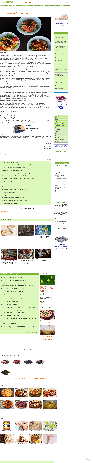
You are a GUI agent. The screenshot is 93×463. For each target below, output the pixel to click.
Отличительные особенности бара (59, 36)
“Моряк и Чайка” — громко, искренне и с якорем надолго (17, 173)
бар (10, 211)
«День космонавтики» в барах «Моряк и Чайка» (14, 200)
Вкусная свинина (59, 123)
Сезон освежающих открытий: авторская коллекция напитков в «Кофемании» (18, 322)
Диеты (49, 5)
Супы (56, 163)
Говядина (60, 163)
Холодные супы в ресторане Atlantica (14, 280)
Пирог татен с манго (49, 409)
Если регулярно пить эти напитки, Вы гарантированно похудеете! (61, 205)
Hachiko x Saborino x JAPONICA (10, 203)
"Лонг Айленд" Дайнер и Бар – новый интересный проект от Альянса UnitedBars (9, 262)
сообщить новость (27, 349)
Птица (56, 131)
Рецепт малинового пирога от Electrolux (47, 321)
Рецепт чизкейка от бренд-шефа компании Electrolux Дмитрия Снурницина (47, 338)
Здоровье (42, 5)
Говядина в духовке (60, 125)
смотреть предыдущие (31, 332)
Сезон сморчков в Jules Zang (11, 301)
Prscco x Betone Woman (8, 181)
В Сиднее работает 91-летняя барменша (43, 259)
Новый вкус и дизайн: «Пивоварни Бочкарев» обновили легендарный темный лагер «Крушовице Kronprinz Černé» (18, 284)
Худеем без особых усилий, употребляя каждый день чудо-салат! (61, 222)
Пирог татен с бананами (35, 397)
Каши (56, 135)
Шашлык (57, 119)
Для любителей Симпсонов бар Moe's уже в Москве (60, 59)
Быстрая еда (58, 141)
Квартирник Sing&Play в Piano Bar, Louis (12, 170)
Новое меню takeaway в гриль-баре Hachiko (13, 167)
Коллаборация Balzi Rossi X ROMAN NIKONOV (14, 189)
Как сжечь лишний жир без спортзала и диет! (61, 209)
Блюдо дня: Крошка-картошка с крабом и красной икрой (19, 307)
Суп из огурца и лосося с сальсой (62, 193)
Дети (55, 5)
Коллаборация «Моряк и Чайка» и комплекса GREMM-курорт (18, 178)
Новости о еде (4, 7)
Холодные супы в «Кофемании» (12, 277)
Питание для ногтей (49, 443)
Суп (56, 117)
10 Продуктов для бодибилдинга (21, 444)
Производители (25, 5)
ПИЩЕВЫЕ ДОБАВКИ (61, 151)
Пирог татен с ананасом (21, 397)
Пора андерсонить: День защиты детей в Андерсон (18, 298)
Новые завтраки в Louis (8, 192)
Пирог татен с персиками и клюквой (36, 410)
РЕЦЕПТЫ (57, 161)
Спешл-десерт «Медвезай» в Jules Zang (14, 288)
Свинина (65, 163)
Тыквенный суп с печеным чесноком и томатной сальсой (61, 197)
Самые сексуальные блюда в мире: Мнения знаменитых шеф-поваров (60, 48)
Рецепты (62, 5)
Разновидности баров (60, 53)
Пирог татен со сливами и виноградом (21, 410)
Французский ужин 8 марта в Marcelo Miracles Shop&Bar (17, 165)
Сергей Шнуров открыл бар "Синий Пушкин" (60, 81)
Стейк (56, 121)
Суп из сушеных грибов (60, 169)
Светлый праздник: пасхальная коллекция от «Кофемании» (19, 318)
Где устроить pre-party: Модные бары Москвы (60, 42)
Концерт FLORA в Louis (8, 195)
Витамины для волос (7, 443)
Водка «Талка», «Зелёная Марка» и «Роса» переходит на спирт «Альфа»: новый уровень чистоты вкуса (20, 327)
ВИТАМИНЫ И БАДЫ (61, 155)
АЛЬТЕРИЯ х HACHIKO (8, 184)
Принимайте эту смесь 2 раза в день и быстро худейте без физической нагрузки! (61, 218)
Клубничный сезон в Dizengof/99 (12, 291)
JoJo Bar (6, 211)
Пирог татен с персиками (7, 409)
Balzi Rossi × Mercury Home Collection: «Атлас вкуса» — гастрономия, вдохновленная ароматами (18, 311)
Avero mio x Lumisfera (9, 304)
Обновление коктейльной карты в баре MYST (14, 175)
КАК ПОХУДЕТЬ (61, 202)
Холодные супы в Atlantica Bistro (12, 294)
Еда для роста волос (35, 430)
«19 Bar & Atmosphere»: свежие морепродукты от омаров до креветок (26, 262)
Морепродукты (58, 129)
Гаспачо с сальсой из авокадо (61, 165)
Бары (14, 7)
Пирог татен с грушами (50, 397)
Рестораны (34, 5)
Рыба (56, 127)
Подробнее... (43, 302)
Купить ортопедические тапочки (32, 128)
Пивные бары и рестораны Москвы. (26, 237)
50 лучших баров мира (60, 64)
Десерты (57, 137)
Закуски (57, 133)
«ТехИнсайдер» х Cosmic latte (12, 315)
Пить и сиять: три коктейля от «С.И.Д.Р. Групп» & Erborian (43, 237)
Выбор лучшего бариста (9, 236)
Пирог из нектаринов (7, 397)
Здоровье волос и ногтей (21, 430)
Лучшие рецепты (59, 139)
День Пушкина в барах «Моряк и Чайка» (12, 186)
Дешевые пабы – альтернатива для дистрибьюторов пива (60, 75)
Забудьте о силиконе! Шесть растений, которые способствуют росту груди (61, 227)
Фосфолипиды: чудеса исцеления (36, 444)
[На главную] (7, 4)
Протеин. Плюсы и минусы (7, 430)
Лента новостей (14, 5)
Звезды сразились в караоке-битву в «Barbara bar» (61, 69)
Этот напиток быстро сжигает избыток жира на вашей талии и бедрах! (61, 213)
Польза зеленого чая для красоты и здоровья (50, 431)
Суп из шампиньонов (59, 167)
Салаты (57, 115)
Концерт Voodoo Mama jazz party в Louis (13, 197)
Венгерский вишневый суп (60, 181)
